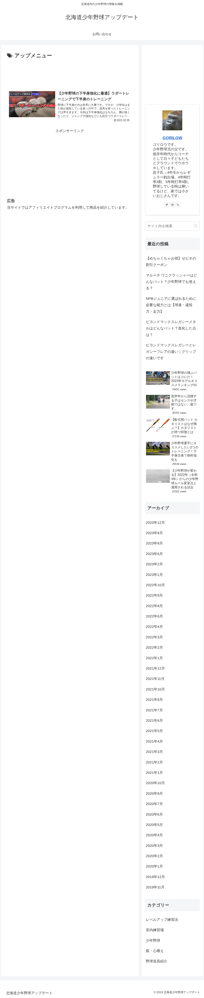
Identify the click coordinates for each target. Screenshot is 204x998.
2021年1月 (154, 773)
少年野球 (153, 941)
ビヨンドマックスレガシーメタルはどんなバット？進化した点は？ (171, 328)
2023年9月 (154, 533)
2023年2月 (154, 564)
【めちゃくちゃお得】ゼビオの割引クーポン (171, 261)
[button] (195, 226)
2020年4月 (154, 835)
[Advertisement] (69, 72)
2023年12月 (155, 523)
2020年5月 (154, 825)
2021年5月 (154, 731)
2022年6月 (154, 616)
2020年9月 (154, 793)
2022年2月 (154, 647)
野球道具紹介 (156, 961)
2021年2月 (154, 762)
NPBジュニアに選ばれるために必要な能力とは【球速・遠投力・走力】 (171, 305)
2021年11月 (155, 679)
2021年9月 (154, 700)
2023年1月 (154, 575)
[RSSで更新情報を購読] (178, 204)
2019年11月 (155, 887)
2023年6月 (154, 554)
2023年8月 (154, 543)
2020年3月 (154, 846)
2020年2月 (154, 856)
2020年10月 (155, 783)
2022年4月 (154, 627)
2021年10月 (155, 689)
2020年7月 (154, 804)
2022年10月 (155, 585)
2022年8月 (154, 606)
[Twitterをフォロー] (166, 204)
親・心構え (155, 951)
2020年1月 (154, 866)
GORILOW (172, 138)
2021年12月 (155, 668)
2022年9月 (154, 595)
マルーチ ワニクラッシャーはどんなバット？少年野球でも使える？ (171, 281)
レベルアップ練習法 (162, 920)
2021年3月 (154, 752)
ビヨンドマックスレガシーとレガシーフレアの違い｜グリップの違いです (171, 351)
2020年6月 (154, 814)
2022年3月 (154, 637)
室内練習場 (155, 930)
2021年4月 (154, 741)
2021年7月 (154, 710)
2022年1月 (154, 658)
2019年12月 (155, 877)
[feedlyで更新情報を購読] (172, 204)
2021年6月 (154, 720)
